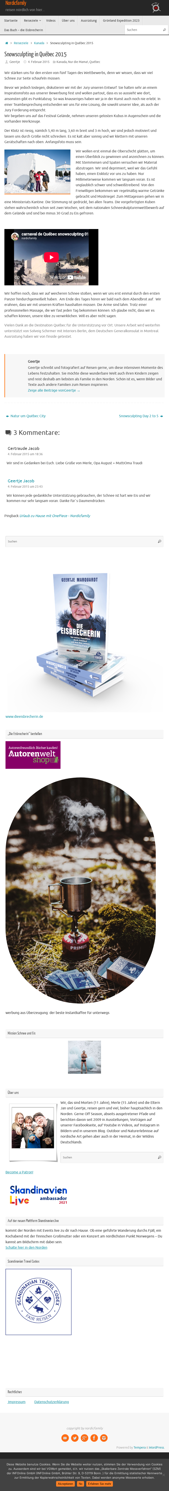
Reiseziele (21, 43)
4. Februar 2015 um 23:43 (25, 487)
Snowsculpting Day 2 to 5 (139, 416)
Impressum (16, 1402)
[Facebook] (94, 1438)
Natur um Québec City (28, 416)
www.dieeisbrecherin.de (24, 716)
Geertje (14, 62)
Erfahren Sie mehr (99, 1483)
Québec (94, 62)
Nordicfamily (16, 3)
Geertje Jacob (21, 481)
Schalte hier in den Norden (26, 1247)
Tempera (140, 1447)
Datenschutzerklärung (51, 1402)
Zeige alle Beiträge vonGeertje (54, 390)
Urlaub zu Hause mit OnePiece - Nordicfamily (54, 516)
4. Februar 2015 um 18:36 (25, 454)
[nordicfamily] (65, 1438)
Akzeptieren (65, 1483)
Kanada (39, 43)
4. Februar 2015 (39, 62)
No (80, 1483)
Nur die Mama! (78, 62)
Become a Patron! (19, 1172)
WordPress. (157, 1447)
